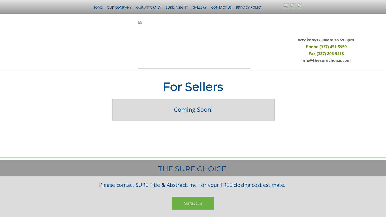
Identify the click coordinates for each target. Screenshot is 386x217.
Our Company (119, 7)
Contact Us (221, 7)
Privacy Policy (249, 7)
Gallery (199, 7)
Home (97, 7)
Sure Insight (177, 7)
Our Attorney (148, 7)
